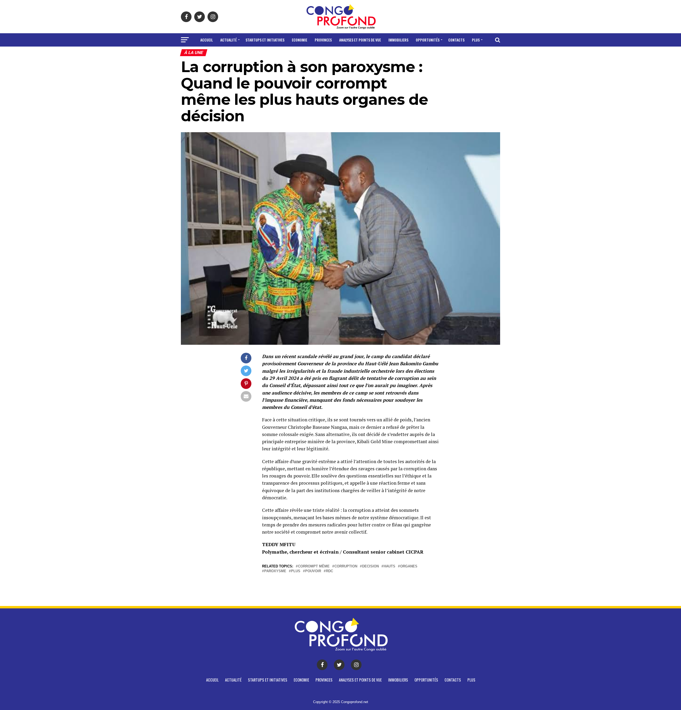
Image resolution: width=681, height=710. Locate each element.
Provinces (323, 40)
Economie (299, 40)
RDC (329, 571)
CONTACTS (456, 40)
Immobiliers (398, 40)
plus (295, 571)
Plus (476, 40)
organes (408, 566)
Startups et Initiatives (265, 40)
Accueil (206, 40)
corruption (345, 566)
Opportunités (427, 40)
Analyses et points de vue (360, 40)
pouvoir (313, 571)
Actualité (228, 40)
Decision (370, 566)
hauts (389, 566)
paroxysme (275, 571)
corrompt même (314, 566)
